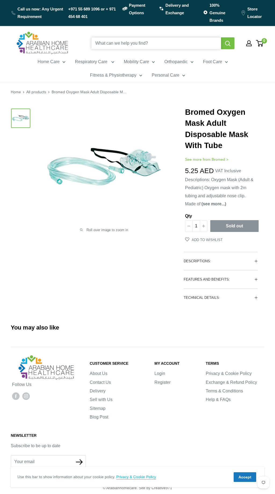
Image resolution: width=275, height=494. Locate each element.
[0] (259, 43)
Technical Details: (202, 298)
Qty (188, 216)
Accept (244, 477)
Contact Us (100, 382)
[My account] (249, 43)
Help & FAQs (218, 399)
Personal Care (165, 75)
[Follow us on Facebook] (16, 396)
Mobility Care (136, 61)
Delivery (98, 391)
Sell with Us (101, 399)
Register (162, 382)
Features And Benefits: (207, 279)
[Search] (227, 43)
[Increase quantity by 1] (203, 226)
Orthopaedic (176, 61)
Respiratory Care (91, 61)
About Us (98, 373)
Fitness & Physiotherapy (113, 75)
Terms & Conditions (224, 391)
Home (16, 92)
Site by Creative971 (155, 488)
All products (36, 92)
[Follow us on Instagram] (26, 396)
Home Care (49, 61)
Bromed (218, 159)
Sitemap (98, 408)
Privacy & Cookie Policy (229, 373)
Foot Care (212, 61)
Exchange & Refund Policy (231, 382)
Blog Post (99, 417)
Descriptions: (197, 261)
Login (159, 373)
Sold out (234, 226)
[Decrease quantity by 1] (188, 226)
